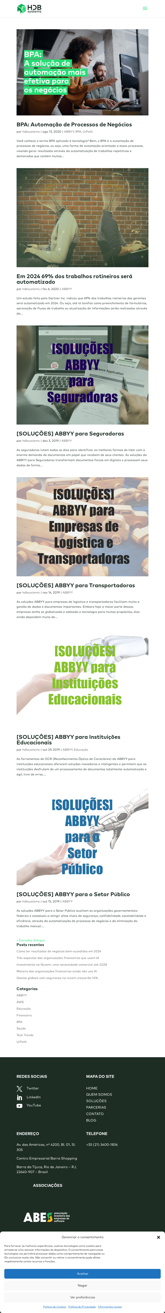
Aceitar (82, 1273)
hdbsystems (31, 131)
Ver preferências (82, 1297)
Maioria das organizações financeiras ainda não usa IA (57, 971)
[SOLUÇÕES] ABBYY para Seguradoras (70, 434)
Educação (81, 749)
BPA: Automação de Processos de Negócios (74, 124)
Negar (82, 1285)
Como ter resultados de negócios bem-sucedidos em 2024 (59, 951)
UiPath (88, 131)
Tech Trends (25, 1035)
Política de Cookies (54, 1307)
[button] (158, 1237)
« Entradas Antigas (31, 940)
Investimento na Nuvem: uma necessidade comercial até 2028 (62, 964)
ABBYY (69, 131)
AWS (20, 1002)
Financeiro (24, 1015)
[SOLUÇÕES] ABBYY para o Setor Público (73, 894)
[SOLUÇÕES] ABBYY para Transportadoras (76, 585)
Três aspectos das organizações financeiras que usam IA (58, 958)
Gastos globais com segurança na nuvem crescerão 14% (57, 978)
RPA (78, 131)
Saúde (21, 1028)
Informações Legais (110, 1307)
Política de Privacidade (82, 1307)
